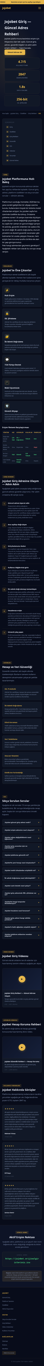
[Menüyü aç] (39, 8)
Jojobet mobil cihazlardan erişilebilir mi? (22, 870)
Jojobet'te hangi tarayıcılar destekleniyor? (22, 902)
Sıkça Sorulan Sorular (9, 1319)
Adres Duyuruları (7, 1309)
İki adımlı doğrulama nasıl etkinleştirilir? (22, 878)
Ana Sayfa (5, 113)
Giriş (10, 127)
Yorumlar (11, 156)
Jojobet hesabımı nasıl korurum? (22, 911)
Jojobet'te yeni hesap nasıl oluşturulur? (22, 863)
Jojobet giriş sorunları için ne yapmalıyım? (22, 847)
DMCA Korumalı (9, 1353)
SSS (9, 146)
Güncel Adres (13, 160)
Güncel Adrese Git (15, 52)
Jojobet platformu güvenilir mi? (22, 855)
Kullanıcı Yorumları (8, 1331)
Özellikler (23, 113)
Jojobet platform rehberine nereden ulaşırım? (22, 935)
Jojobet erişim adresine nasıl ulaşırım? (22, 830)
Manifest (5, 1349)
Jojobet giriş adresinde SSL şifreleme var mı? (22, 894)
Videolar (11, 151)
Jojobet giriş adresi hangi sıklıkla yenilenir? (22, 919)
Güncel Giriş (6, 1297)
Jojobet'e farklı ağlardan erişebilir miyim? (22, 927)
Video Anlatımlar (7, 1327)
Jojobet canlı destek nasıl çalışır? (22, 886)
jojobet (6, 8)
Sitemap (5, 1341)
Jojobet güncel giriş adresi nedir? (22, 822)
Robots (4, 1345)
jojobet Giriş (14, 113)
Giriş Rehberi (32, 113)
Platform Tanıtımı (8, 1301)
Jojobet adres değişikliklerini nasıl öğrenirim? (22, 838)
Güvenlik (11, 141)
